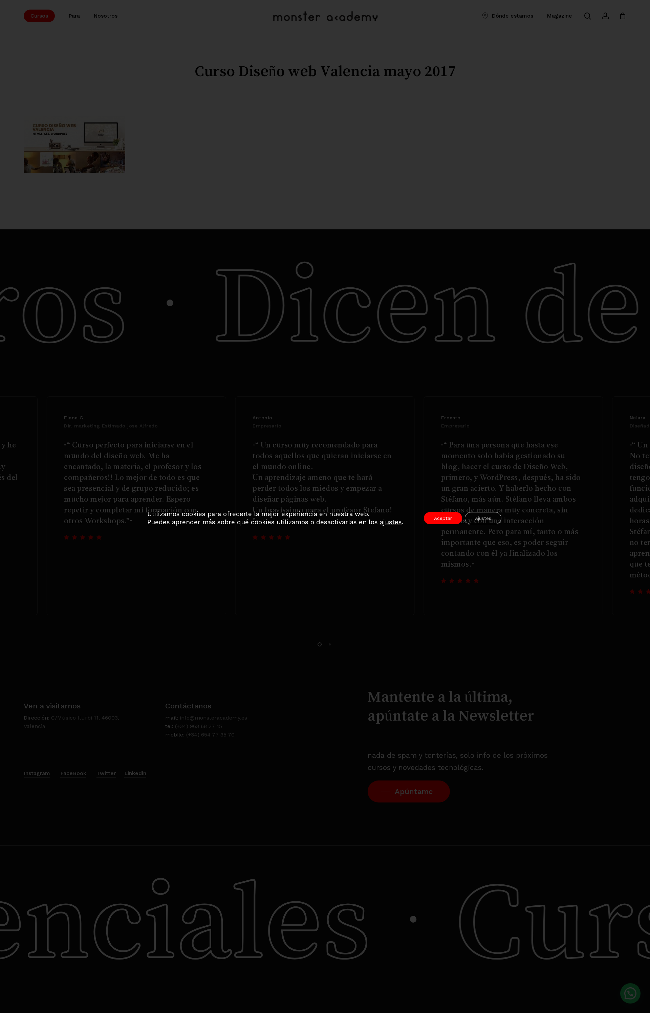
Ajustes (483, 518)
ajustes (391, 522)
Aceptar (443, 518)
